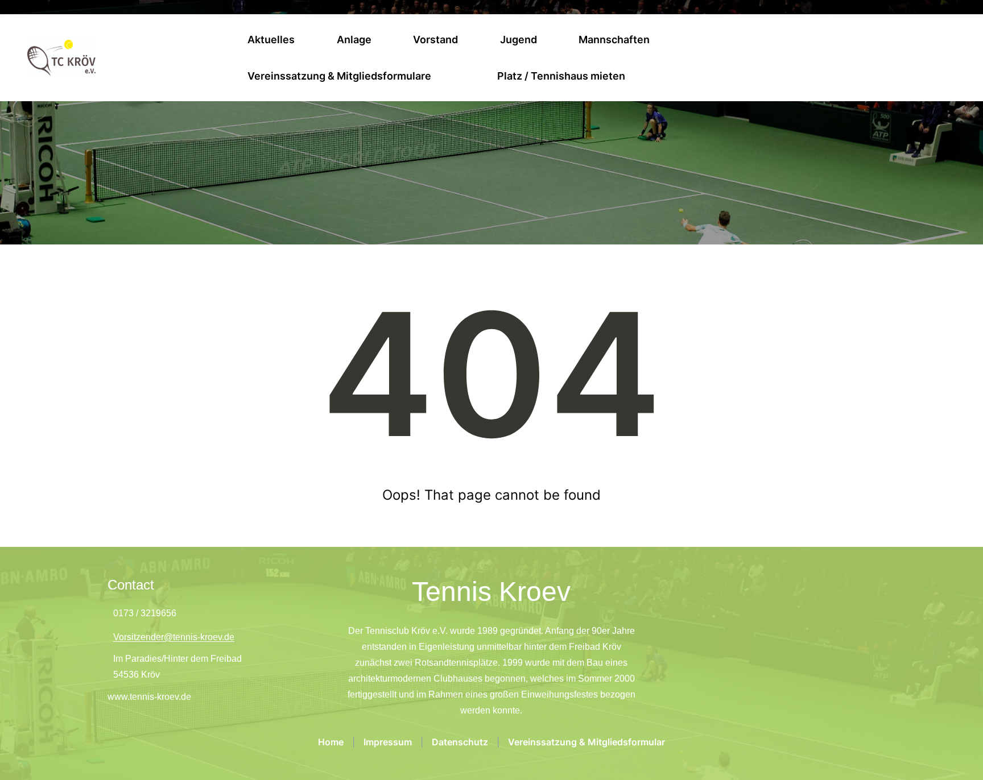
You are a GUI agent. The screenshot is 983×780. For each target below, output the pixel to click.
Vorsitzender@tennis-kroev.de (173, 637)
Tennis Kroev (491, 591)
